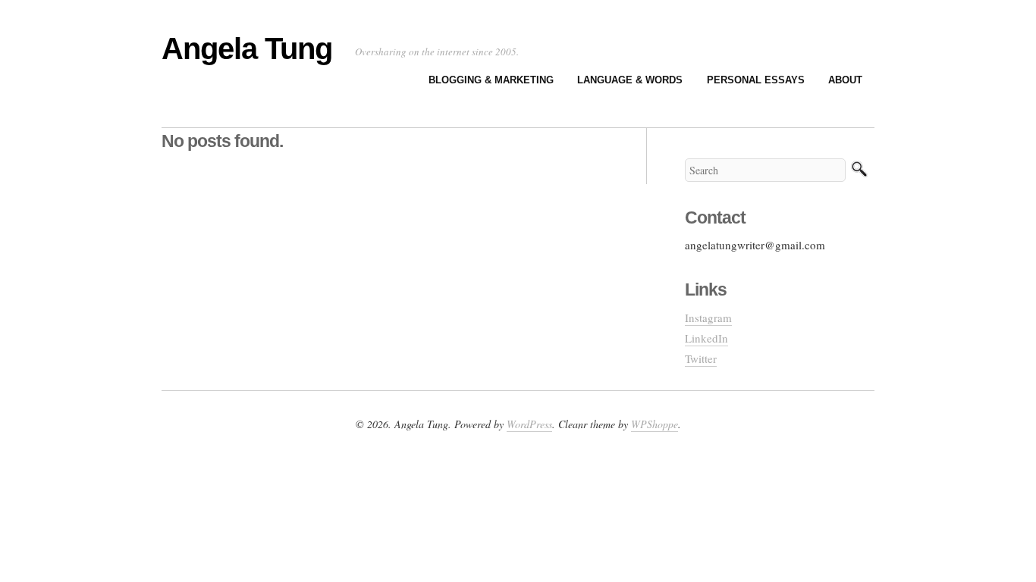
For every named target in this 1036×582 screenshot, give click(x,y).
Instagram (708, 317)
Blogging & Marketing (491, 80)
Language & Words (630, 80)
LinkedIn (706, 338)
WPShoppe (654, 424)
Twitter (701, 358)
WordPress (529, 424)
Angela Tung (247, 48)
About (845, 80)
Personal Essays (756, 80)
